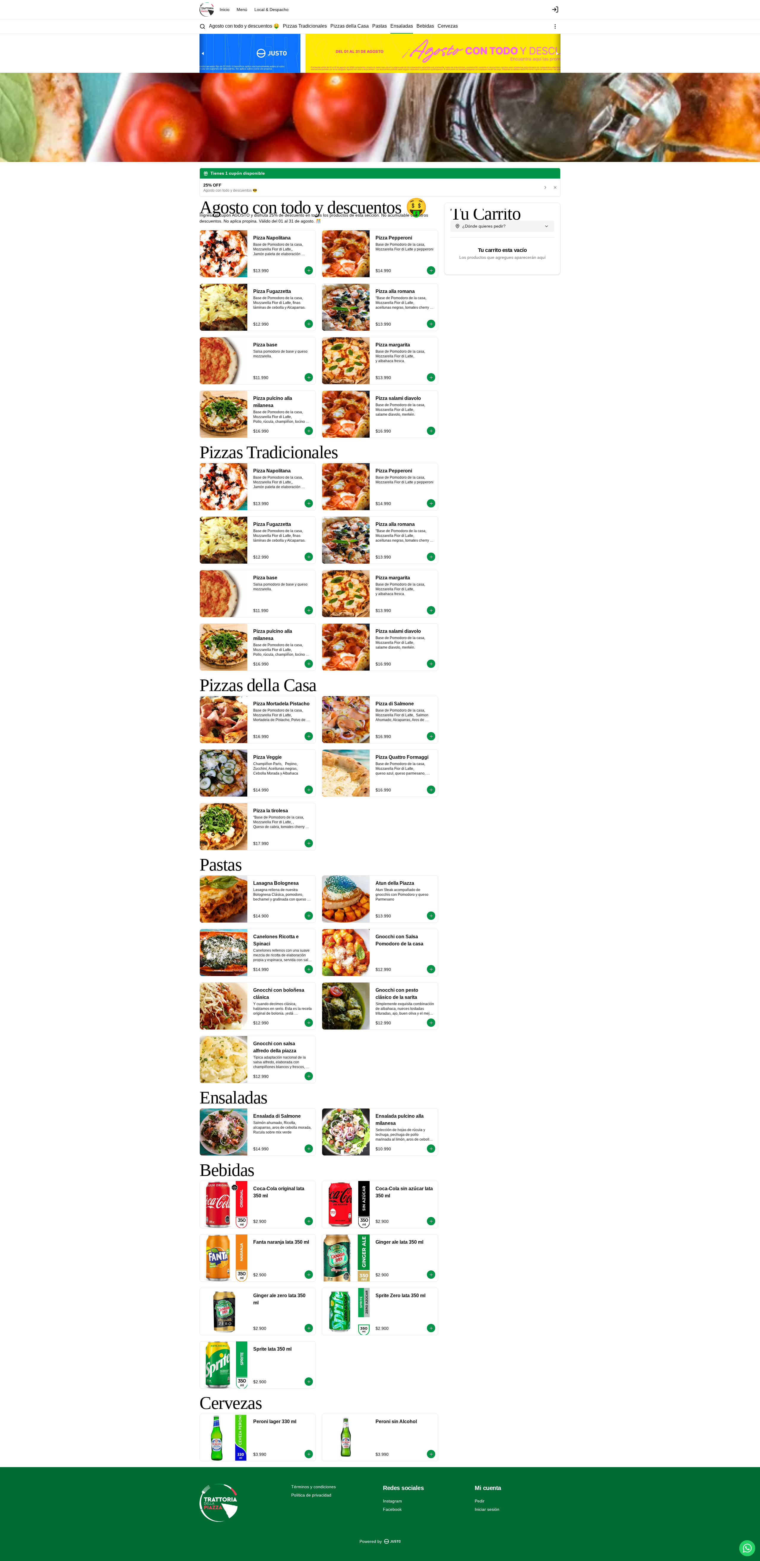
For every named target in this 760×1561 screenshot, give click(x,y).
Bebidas (425, 26)
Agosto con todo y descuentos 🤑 (244, 26)
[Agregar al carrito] (309, 270)
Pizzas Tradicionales (305, 26)
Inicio (224, 9)
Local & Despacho (271, 9)
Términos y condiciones (313, 1486)
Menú (242, 9)
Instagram (392, 1501)
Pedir (479, 1501)
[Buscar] (202, 26)
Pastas (379, 26)
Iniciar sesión (487, 1509)
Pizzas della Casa (349, 26)
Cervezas (448, 26)
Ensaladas (401, 26)
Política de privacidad (311, 1495)
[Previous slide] (203, 53)
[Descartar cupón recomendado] (555, 187)
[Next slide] (556, 53)
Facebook (392, 1509)
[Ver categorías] (555, 26)
